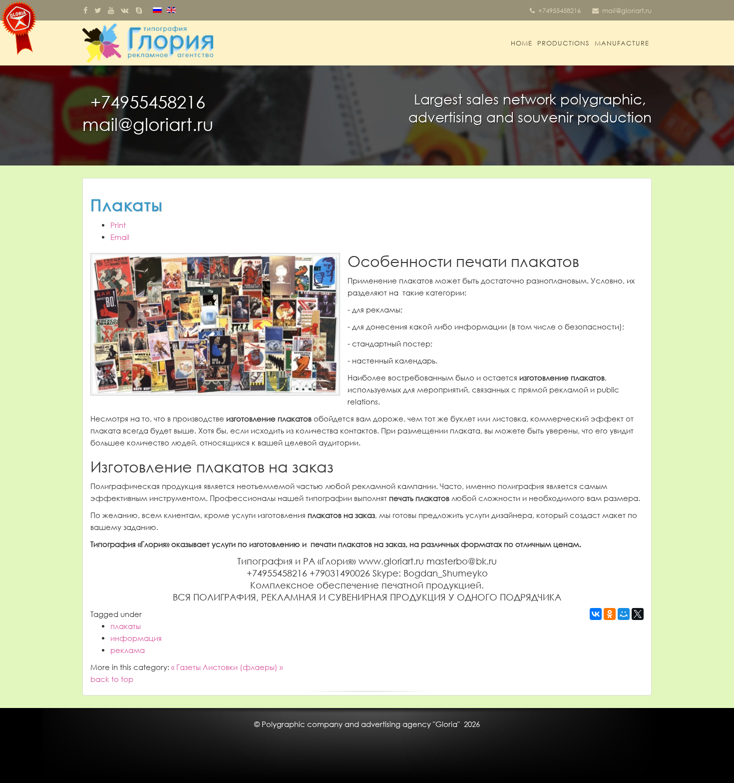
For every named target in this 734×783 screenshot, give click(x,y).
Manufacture (622, 43)
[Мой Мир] (624, 614)
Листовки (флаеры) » (243, 667)
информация (136, 638)
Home (521, 43)
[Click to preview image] (215, 324)
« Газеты (186, 667)
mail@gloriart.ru (627, 10)
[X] (638, 614)
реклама (127, 650)
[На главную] (18, 28)
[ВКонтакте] (596, 614)
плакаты (125, 626)
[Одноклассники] (610, 614)
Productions (563, 43)
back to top (111, 679)
